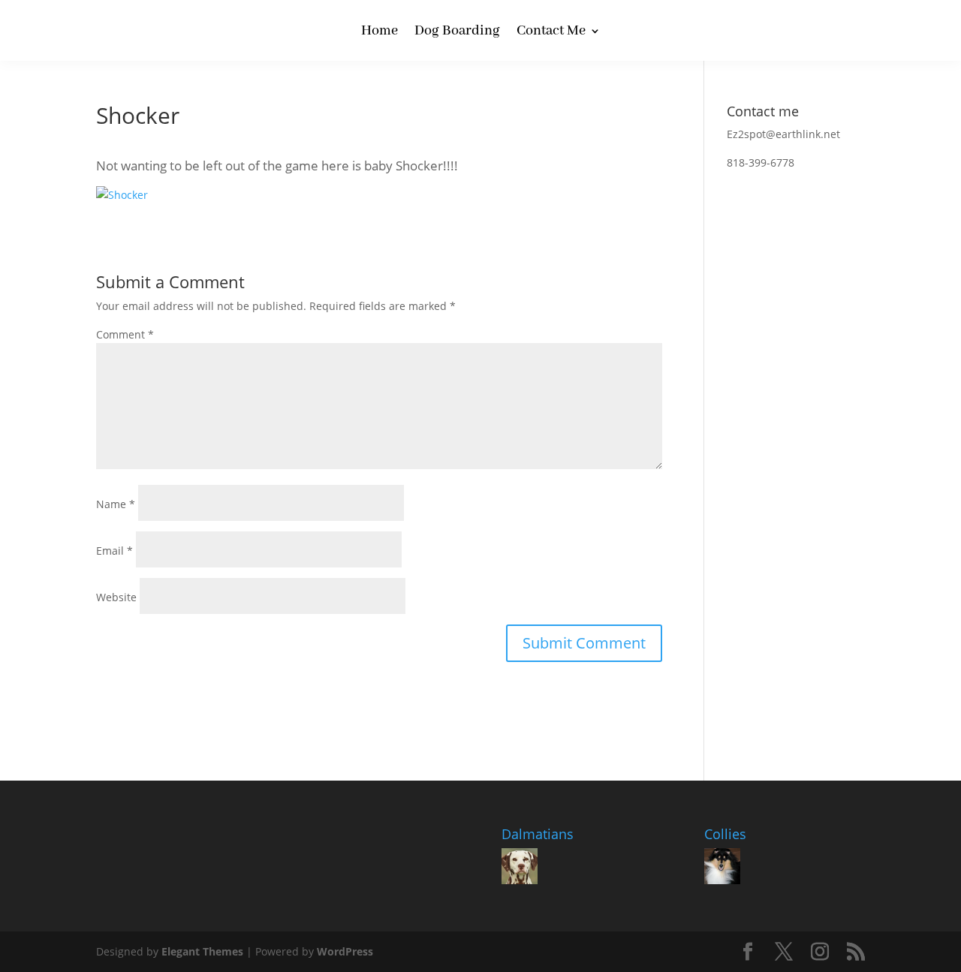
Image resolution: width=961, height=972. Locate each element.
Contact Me (551, 33)
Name (115, 504)
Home (379, 33)
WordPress (345, 951)
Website (116, 597)
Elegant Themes (202, 951)
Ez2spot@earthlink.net (783, 134)
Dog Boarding (457, 33)
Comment (125, 334)
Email (114, 550)
